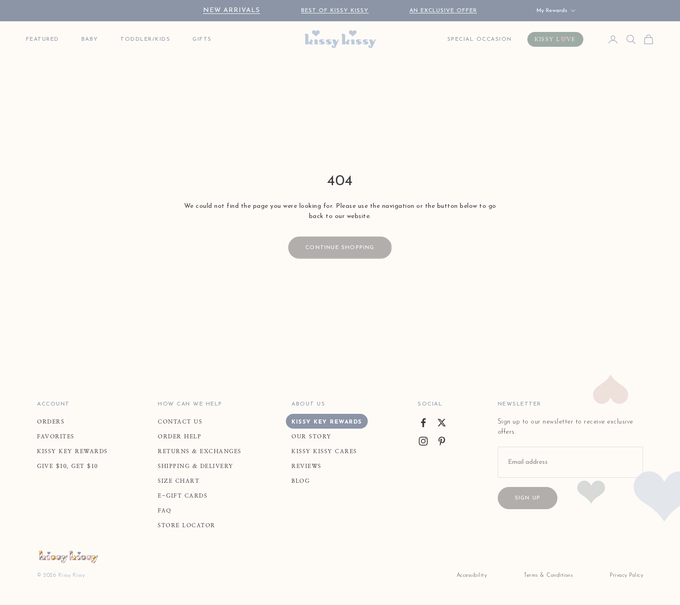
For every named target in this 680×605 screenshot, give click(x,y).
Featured (42, 39)
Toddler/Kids (145, 39)
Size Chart (178, 481)
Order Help (179, 436)
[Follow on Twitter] (441, 422)
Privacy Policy (626, 575)
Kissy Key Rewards (72, 451)
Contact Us (180, 421)
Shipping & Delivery (196, 466)
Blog (300, 481)
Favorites (55, 436)
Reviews (306, 466)
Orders (50, 421)
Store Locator (187, 525)
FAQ (165, 510)
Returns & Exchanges (199, 451)
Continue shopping (339, 247)
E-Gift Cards (182, 496)
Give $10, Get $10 (67, 466)
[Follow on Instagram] (423, 441)
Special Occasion (479, 39)
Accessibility (472, 575)
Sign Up (527, 498)
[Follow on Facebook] (423, 422)
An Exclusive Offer (443, 10)
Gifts (202, 39)
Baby (90, 39)
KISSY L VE (555, 39)
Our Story (311, 436)
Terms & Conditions (548, 575)
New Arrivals (231, 10)
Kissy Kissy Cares (324, 451)
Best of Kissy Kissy (335, 10)
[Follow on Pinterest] (441, 441)
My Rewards (552, 10)
